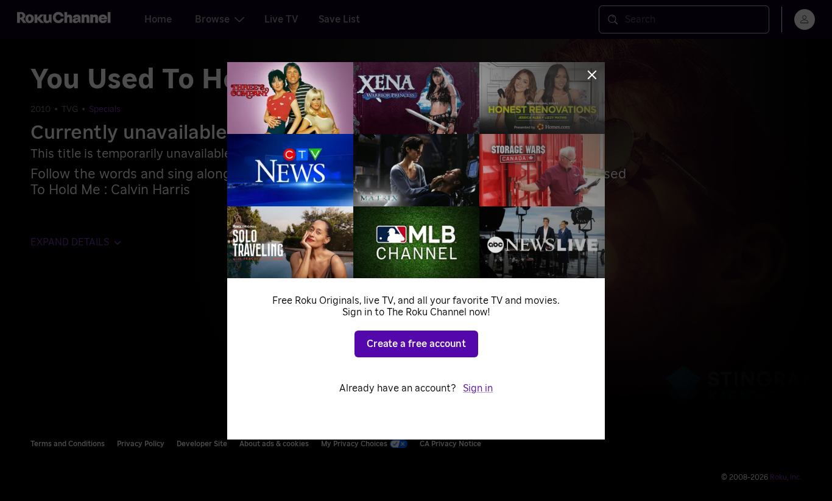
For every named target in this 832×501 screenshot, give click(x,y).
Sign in (478, 388)
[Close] (592, 75)
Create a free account (416, 344)
